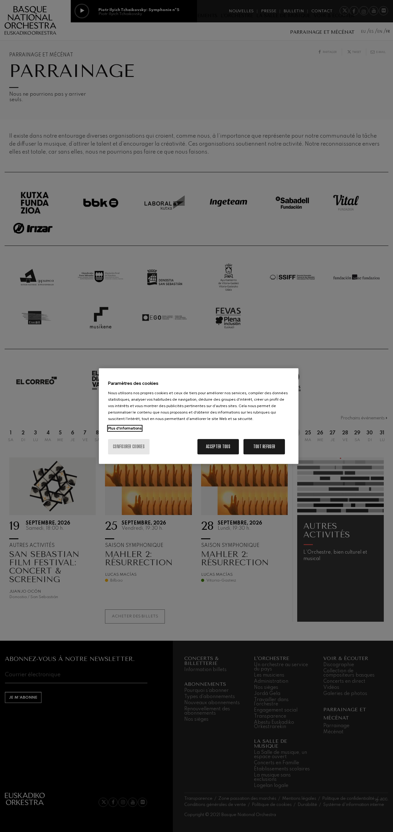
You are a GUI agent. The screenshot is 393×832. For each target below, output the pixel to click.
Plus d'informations (125, 428)
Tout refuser (264, 446)
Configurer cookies (129, 446)
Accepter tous (218, 446)
